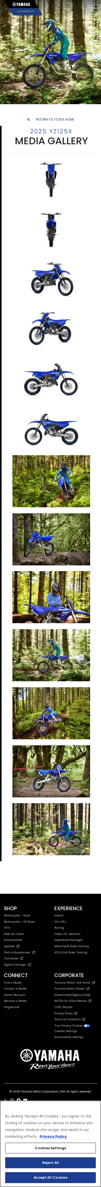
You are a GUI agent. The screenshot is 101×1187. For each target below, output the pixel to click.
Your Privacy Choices (69, 1026)
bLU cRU (60, 922)
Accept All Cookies (50, 1177)
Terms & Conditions (68, 1019)
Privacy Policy (64, 1013)
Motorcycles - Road (17, 915)
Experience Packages (68, 940)
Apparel (9, 946)
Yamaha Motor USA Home (72, 983)
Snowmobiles (13, 940)
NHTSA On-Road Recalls (71, 1001)
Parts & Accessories (17, 952)
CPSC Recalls (63, 1007)
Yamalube (11, 958)
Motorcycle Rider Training (71, 946)
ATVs (7, 928)
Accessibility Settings (69, 1037)
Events (58, 915)
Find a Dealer (13, 983)
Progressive (11, 1007)
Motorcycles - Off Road (19, 922)
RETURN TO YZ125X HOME (55, 119)
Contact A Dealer (15, 989)
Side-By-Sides (14, 934)
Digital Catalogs (15, 965)
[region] (50, 1144)
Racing (59, 928)
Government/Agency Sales (72, 995)
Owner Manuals (14, 995)
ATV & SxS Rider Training (70, 952)
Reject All (50, 1162)
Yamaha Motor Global (69, 989)
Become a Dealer (15, 1001)
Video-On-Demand (67, 934)
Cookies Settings (50, 1148)
